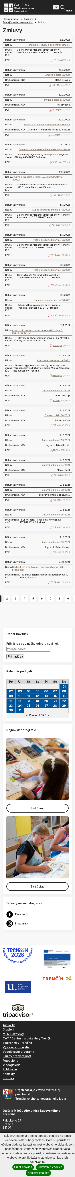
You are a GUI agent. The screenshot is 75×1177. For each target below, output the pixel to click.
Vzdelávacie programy (18, 1051)
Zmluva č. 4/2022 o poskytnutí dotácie (49, 45)
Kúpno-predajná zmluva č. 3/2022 (51, 240)
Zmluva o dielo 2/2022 (57, 75)
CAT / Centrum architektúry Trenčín (27, 1038)
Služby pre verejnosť (17, 1056)
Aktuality (9, 1025)
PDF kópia (58, 60)
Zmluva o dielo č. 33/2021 (56, 490)
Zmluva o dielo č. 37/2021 (56, 390)
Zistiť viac (37, 808)
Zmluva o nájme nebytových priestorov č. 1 (47, 124)
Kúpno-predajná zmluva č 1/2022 (52, 300)
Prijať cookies (23, 1167)
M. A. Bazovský (13, 1034)
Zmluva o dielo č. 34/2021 (56, 465)
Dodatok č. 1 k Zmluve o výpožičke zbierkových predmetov (38, 568)
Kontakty (9, 1074)
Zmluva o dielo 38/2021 (57, 415)
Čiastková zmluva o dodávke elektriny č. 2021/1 (44, 149)
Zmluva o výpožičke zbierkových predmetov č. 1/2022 (37, 178)
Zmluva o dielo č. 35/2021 (56, 440)
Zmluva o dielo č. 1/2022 (57, 100)
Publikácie (10, 1069)
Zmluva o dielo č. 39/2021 (56, 542)
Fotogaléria (10, 1060)
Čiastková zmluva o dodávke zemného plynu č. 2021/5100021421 (37, 331)
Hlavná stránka (11, 19)
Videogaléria (11, 1065)
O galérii (28, 19)
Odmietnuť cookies (50, 1167)
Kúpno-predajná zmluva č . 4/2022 (51, 210)
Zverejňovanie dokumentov (18, 22)
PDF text (56, 400)
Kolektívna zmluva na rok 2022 (53, 360)
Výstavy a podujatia (16, 1047)
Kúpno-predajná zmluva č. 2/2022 (51, 270)
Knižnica (8, 1078)
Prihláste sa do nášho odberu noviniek (32, 643)
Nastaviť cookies (38, 1172)
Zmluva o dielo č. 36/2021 (56, 514)
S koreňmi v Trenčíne (17, 1043)
